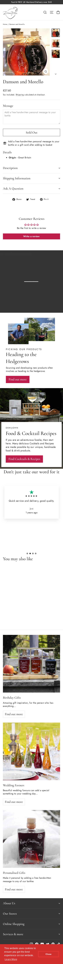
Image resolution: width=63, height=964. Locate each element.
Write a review (31, 236)
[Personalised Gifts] (31, 839)
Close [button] (49, 954)
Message (8, 106)
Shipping (20, 94)
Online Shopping (13, 924)
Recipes (49, 443)
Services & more (13, 934)
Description (10, 168)
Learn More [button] (11, 959)
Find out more (48, 308)
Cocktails (34, 443)
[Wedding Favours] (31, 751)
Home (5, 24)
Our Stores (10, 914)
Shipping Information (16, 178)
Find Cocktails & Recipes (24, 459)
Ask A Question (13, 188)
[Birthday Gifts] (31, 664)
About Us (9, 903)
